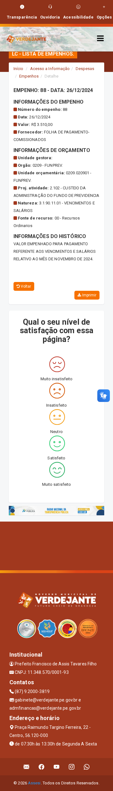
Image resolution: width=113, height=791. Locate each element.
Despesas (85, 68)
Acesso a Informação (50, 68)
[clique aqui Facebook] (41, 766)
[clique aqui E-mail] (26, 766)
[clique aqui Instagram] (71, 766)
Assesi (34, 783)
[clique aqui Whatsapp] (86, 766)
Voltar (25, 286)
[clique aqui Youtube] (56, 766)
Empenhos (29, 76)
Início (18, 68)
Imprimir (88, 295)
